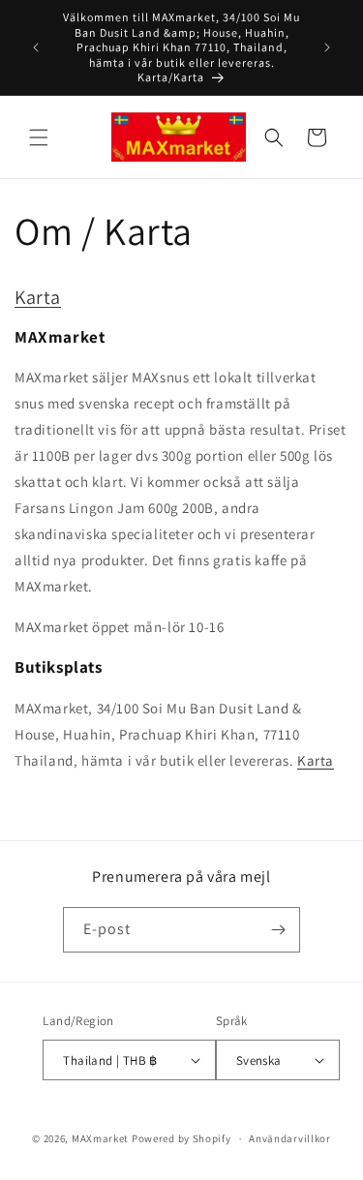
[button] (38, 137)
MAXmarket (100, 1138)
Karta (38, 297)
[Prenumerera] (278, 930)
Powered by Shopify (181, 1138)
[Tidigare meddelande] (36, 47)
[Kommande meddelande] (327, 47)
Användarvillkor (290, 1138)
